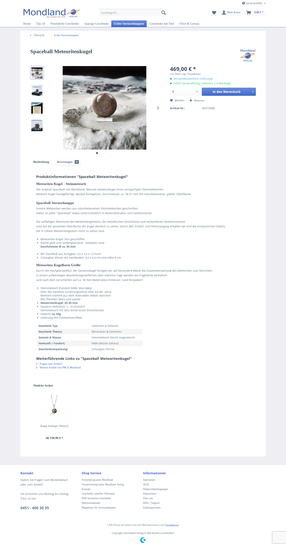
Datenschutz (149, 493)
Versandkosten (172, 525)
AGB (146, 484)
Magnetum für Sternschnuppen (99, 507)
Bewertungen (67, 161)
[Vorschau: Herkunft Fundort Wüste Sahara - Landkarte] (37, 108)
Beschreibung (41, 161)
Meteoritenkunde (91, 503)
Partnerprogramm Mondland (97, 479)
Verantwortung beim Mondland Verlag (103, 484)
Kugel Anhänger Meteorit (54, 426)
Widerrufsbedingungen (155, 489)
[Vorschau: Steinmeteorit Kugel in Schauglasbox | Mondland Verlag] (37, 90)
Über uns (148, 498)
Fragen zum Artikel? (50, 363)
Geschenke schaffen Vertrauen (98, 493)
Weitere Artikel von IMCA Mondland (60, 367)
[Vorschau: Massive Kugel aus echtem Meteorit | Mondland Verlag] (37, 73)
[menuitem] (133, 14)
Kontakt (86, 489)
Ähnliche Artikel (43, 385)
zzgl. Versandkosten (191, 74)
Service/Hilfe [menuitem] (254, 3)
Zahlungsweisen (152, 507)
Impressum (149, 479)
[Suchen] (164, 13)
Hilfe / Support (151, 503)
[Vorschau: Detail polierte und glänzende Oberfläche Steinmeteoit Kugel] (37, 125)
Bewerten (198, 100)
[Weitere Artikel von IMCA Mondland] (248, 55)
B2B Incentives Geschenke (96, 498)
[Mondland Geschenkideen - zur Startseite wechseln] (51, 13)
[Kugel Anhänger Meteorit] (54, 408)
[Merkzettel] (214, 13)
